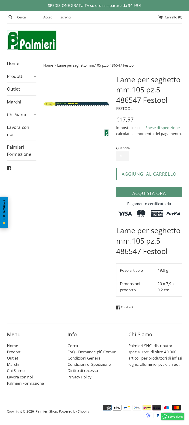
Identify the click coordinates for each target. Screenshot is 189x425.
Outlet (21, 89)
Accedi (48, 17)
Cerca (73, 345)
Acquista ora (149, 193)
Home (13, 63)
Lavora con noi (18, 130)
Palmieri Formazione (19, 150)
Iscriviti (65, 17)
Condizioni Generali (85, 358)
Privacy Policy (80, 377)
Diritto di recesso (83, 370)
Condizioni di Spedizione (89, 364)
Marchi (21, 102)
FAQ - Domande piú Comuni (92, 351)
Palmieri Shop (46, 411)
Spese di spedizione (162, 127)
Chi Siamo (21, 115)
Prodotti (21, 76)
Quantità (123, 148)
